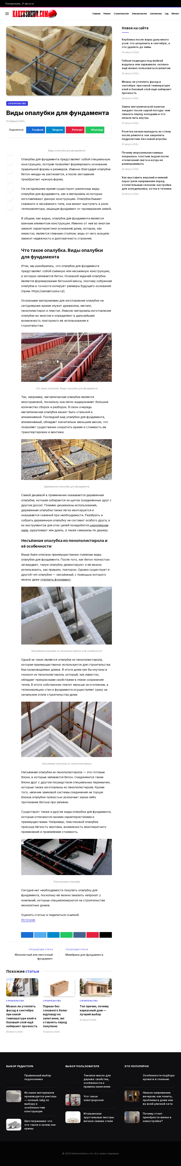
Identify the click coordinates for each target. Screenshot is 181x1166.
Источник (28, 920)
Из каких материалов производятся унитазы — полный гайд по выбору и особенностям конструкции (40, 1102)
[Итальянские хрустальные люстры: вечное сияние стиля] (72, 1117)
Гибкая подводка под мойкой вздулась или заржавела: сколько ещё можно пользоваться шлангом (146, 64)
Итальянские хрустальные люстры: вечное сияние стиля (99, 1117)
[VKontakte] (9, 179)
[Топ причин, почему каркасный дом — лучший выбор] (96, 987)
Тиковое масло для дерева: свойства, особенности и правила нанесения (97, 1081)
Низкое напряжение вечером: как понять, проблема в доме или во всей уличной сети (158, 1098)
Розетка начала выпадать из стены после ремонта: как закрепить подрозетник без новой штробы (146, 135)
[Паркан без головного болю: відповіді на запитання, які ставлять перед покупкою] (59, 987)
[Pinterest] (9, 170)
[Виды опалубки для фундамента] (59, 60)
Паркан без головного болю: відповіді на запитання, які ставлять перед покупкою (55, 1016)
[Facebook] (9, 152)
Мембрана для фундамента (84, 954)
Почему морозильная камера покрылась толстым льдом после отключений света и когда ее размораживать (145, 158)
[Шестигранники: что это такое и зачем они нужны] (13, 1124)
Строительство (121, 13)
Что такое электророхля (94, 1098)
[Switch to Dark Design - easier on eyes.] (169, 13)
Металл (175, 13)
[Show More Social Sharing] (108, 130)
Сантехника (155, 13)
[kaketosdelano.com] (48, 13)
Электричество (139, 13)
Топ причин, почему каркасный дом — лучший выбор (94, 1010)
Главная (96, 13)
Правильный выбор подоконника (37, 1077)
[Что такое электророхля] (72, 1100)
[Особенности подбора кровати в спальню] (131, 1079)
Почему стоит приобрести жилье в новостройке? (157, 1117)
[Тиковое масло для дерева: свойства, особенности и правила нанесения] (72, 1079)
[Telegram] (9, 188)
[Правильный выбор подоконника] (13, 1079)
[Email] (9, 206)
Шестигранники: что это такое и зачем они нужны (40, 1124)
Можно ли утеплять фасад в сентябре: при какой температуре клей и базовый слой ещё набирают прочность (21, 1016)
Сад (166, 13)
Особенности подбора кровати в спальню (158, 1077)
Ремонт (107, 13)
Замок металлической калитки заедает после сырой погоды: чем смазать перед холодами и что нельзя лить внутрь (146, 112)
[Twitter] (9, 161)
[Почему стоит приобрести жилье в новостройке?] (131, 1117)
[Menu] (7, 14)
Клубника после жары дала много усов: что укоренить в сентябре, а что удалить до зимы (146, 43)
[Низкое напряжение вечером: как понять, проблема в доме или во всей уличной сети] (131, 1096)
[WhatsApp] (9, 197)
